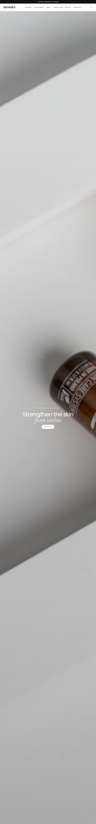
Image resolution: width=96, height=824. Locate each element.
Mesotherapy (39, 7)
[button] (91, 7)
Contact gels (58, 7)
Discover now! (48, 427)
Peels (48, 7)
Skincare (28, 7)
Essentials (77, 7)
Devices (67, 7)
